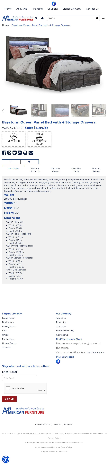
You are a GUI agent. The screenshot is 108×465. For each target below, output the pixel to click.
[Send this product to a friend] (31, 152)
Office (5, 334)
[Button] (97, 18)
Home (8, 8)
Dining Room (9, 326)
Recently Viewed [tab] (55, 170)
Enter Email (9, 372)
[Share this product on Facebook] (4, 152)
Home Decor (9, 343)
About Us (21, 8)
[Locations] (36, 18)
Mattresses (8, 339)
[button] (42, 18)
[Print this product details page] (25, 152)
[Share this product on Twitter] (15, 152)
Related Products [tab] (35, 170)
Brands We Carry (71, 8)
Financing (37, 8)
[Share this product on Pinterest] (9, 152)
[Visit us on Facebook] (54, 3)
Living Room (8, 318)
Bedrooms (8, 322)
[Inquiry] (30, 162)
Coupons (53, 8)
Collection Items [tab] (76, 170)
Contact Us (92, 8)
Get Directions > (95, 352)
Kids (4, 330)
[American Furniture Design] (17, 18)
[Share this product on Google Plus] (20, 152)
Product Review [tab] (96, 170)
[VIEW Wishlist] (11, 162)
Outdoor (6, 347)
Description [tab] (13, 168)
